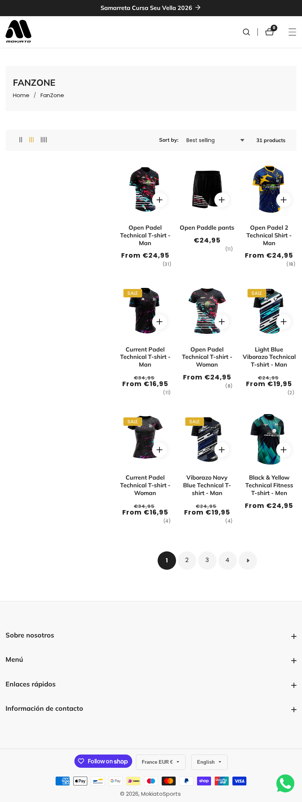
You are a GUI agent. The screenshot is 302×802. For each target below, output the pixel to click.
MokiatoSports (161, 793)
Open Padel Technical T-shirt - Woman (207, 357)
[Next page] (248, 560)
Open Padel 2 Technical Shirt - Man (269, 235)
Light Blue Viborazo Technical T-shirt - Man (269, 357)
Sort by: (168, 140)
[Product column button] (21, 140)
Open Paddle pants (207, 227)
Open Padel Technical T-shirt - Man (145, 235)
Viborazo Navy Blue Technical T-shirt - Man (207, 485)
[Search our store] (250, 32)
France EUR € (158, 762)
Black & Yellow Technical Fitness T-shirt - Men (269, 485)
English (206, 762)
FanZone (52, 95)
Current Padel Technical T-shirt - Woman (145, 485)
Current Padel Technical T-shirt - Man (145, 357)
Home (21, 95)
